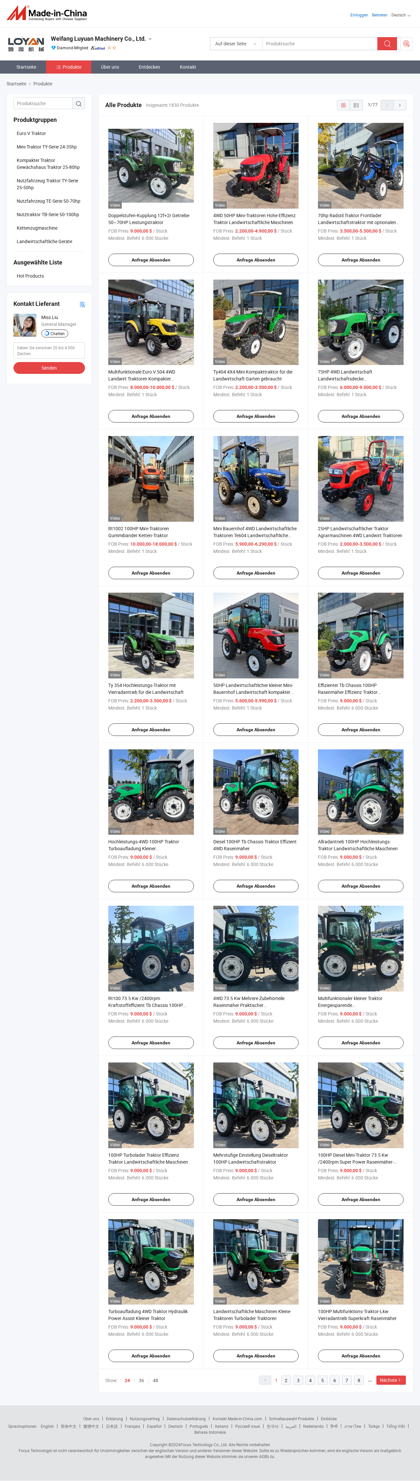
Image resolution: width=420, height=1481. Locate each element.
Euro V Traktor (31, 133)
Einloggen (359, 14)
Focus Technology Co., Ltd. (204, 1444)
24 (127, 1380)
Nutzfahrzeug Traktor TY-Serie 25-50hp (47, 184)
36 (141, 1380)
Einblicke (329, 1418)
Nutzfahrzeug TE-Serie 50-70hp (48, 201)
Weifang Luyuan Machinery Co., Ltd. (98, 38)
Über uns (110, 67)
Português (199, 1426)
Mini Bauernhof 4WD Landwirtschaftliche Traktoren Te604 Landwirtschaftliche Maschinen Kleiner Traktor (255, 535)
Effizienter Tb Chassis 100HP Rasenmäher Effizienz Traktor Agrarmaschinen (348, 692)
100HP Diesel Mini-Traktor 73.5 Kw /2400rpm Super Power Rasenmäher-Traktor (356, 1162)
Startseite (26, 67)
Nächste (388, 1380)
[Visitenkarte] (82, 304)
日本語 (112, 1426)
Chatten (58, 333)
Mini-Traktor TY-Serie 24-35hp (47, 147)
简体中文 (68, 1426)
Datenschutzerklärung (186, 1418)
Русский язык (247, 1426)
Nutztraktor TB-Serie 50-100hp (48, 214)
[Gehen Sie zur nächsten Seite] (400, 105)
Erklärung (114, 1418)
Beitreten (380, 14)
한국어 (273, 1426)
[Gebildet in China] (49, 13)
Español (154, 1426)
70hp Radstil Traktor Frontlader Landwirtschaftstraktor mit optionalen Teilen (357, 222)
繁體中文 (91, 1426)
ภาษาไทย (353, 1426)
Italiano (221, 1426)
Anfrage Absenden (151, 259)
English (47, 1426)
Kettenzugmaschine (37, 228)
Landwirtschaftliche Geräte (44, 241)
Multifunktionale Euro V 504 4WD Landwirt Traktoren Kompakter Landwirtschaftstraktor (141, 379)
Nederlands (313, 1426)
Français (132, 1426)
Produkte (72, 67)
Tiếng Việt (396, 1426)
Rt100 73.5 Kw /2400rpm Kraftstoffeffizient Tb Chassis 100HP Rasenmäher (145, 1005)
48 (155, 1380)
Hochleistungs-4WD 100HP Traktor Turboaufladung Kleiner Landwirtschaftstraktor (143, 848)
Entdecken (149, 67)
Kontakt (188, 67)
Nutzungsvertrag (145, 1418)
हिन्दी (334, 1426)
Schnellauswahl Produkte (291, 1418)
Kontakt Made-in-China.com (237, 1418)
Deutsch (175, 1426)
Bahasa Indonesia (210, 1432)
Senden (49, 368)
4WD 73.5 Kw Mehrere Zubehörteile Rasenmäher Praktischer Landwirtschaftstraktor (248, 1005)
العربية (290, 1426)
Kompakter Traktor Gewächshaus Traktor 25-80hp (48, 163)
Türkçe (374, 1426)
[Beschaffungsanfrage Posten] (406, 43)
